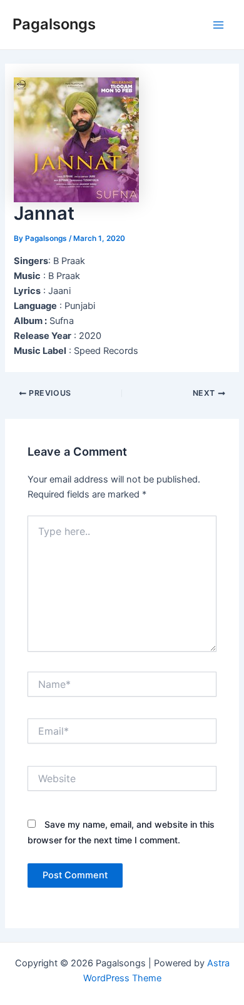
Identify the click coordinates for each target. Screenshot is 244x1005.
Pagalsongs (54, 24)
